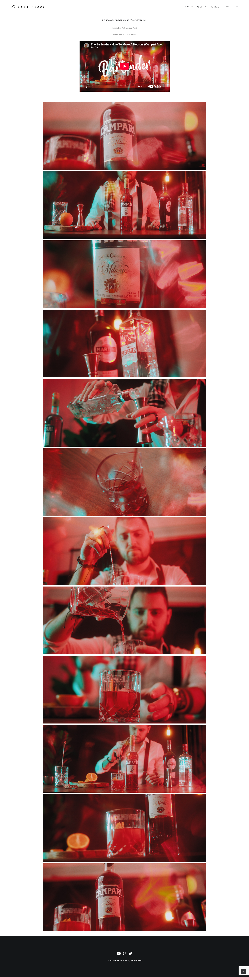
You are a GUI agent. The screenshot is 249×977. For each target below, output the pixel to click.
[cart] (237, 7)
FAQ (227, 6)
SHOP (187, 6)
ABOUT (200, 6)
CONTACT (216, 6)
